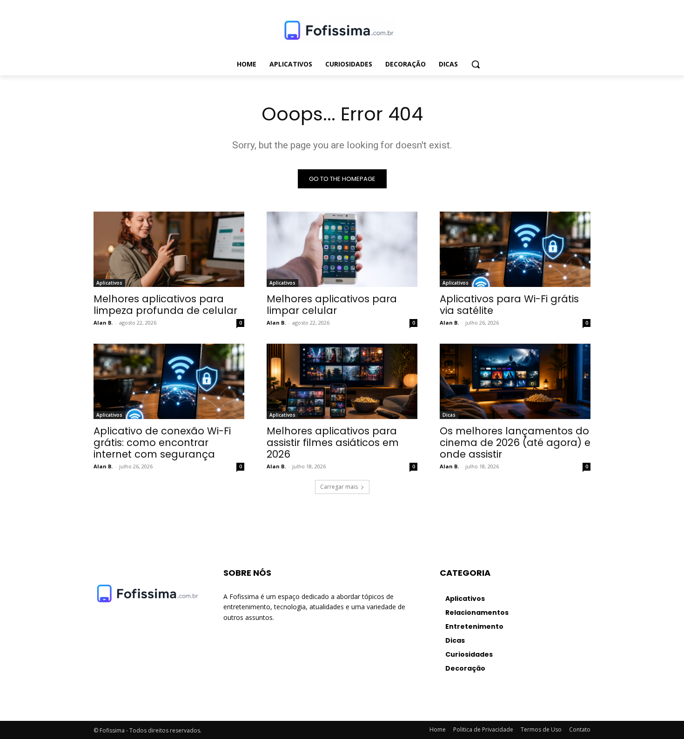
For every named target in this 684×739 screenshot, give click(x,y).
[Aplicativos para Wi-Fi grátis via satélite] (515, 249)
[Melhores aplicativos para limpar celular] (342, 249)
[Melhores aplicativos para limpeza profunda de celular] (169, 249)
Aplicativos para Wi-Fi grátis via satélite (509, 304)
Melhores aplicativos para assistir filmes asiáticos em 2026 (333, 442)
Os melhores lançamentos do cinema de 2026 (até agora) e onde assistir (515, 442)
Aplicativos (109, 283)
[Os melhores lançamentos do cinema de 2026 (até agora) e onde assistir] (515, 381)
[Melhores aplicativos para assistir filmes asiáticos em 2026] (342, 381)
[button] (475, 64)
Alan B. (103, 322)
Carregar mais (339, 487)
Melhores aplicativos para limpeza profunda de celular (165, 304)
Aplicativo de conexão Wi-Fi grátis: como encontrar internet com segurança (162, 442)
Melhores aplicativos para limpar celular (332, 304)
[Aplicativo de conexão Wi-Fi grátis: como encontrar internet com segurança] (169, 381)
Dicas (449, 415)
